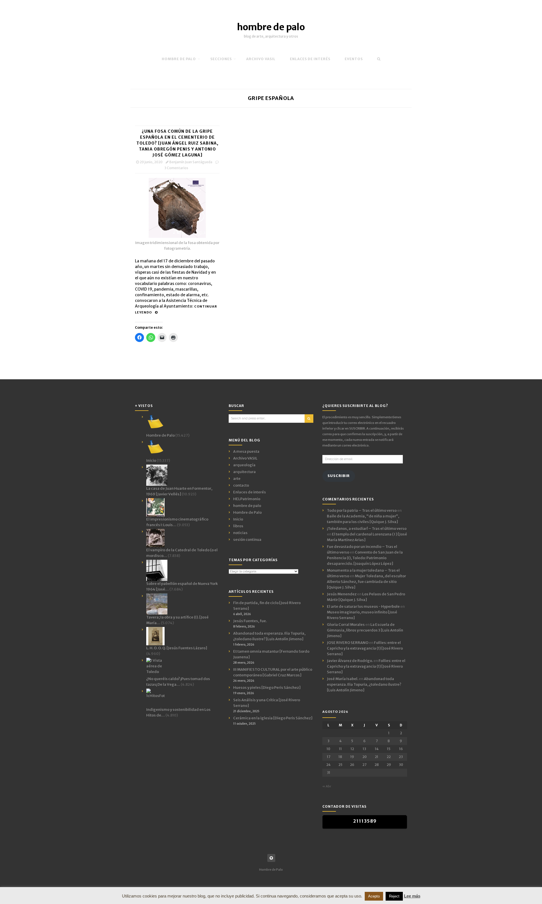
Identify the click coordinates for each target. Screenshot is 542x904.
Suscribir (338, 476)
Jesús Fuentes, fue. (250, 620)
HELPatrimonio (246, 498)
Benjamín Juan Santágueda (190, 162)
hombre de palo (271, 27)
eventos (354, 59)
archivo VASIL (261, 59)
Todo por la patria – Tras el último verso (362, 510)
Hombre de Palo (179, 59)
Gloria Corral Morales (346, 624)
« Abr (326, 786)
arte (237, 478)
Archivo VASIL (245, 458)
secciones (221, 59)
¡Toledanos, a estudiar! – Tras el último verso (366, 528)
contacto (241, 485)
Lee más (412, 896)
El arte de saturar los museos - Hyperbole (363, 606)
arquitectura (244, 471)
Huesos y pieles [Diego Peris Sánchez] (267, 687)
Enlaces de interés (310, 59)
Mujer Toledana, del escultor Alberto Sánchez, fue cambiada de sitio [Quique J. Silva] (366, 582)
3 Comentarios (176, 168)
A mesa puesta (246, 451)
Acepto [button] (374, 896)
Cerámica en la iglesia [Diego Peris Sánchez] (272, 718)
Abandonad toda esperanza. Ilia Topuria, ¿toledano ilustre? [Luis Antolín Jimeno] (364, 684)
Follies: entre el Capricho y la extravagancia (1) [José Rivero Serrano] (365, 648)
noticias (240, 532)
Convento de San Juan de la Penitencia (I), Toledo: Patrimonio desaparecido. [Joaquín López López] (365, 558)
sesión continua (247, 539)
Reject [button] (394, 896)
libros (238, 526)
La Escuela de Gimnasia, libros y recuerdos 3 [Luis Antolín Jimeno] (365, 630)
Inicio (238, 519)
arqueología (244, 465)
